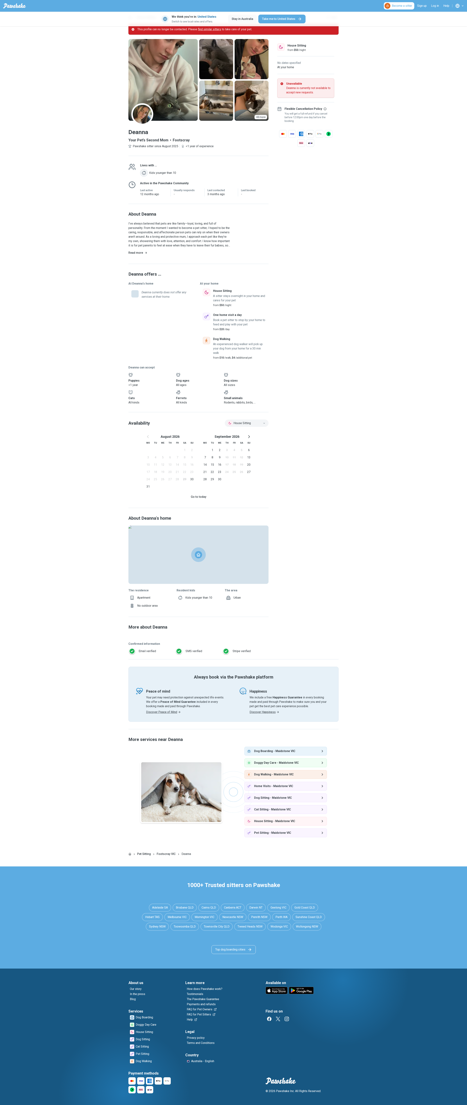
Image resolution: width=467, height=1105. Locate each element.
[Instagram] (286, 1019)
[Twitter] (278, 1019)
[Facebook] (269, 1019)
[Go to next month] (248, 436)
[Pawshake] (14, 5)
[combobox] (247, 423)
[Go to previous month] (148, 436)
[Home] (129, 854)
